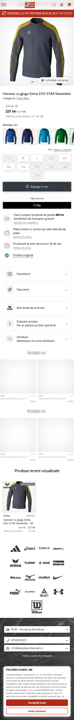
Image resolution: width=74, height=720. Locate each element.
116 (23, 167)
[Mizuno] (30, 577)
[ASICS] (30, 548)
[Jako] (44, 563)
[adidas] (15, 548)
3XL (9, 167)
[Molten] (44, 577)
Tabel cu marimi (62, 149)
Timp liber (22, 98)
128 (37, 175)
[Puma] (15, 592)
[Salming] (30, 592)
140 (37, 167)
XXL (65, 158)
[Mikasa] (15, 577)
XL (50, 158)
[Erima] (15, 563)
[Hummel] (30, 563)
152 (51, 167)
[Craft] (58, 548)
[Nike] (58, 577)
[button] (37, 274)
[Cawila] (44, 548)
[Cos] (69, 5)
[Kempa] (58, 563)
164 (65, 167)
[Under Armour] (58, 592)
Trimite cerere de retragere (37, 655)
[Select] (44, 592)
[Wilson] (37, 607)
